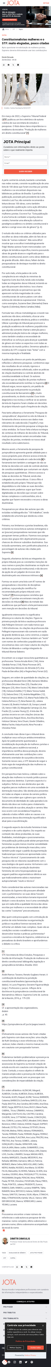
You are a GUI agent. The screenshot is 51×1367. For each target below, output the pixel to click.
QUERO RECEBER (25, 171)
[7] (12, 595)
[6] (41, 575)
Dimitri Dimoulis (8, 57)
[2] (46, 383)
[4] (42, 459)
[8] (22, 602)
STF (5, 119)
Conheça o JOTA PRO (26, 1302)
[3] (32, 393)
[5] (12, 552)
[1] (27, 133)
